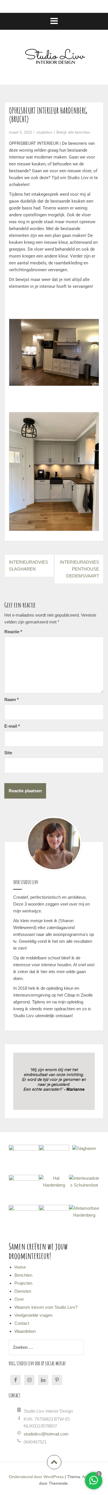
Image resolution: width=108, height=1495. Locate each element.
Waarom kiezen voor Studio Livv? (45, 1307)
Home (20, 1267)
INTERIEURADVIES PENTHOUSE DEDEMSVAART (79, 569)
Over (19, 1299)
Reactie (13, 631)
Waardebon (25, 1331)
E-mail (12, 726)
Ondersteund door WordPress (36, 1476)
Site (8, 752)
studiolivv (44, 132)
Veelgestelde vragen (33, 1315)
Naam (11, 699)
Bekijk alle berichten (73, 132)
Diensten (22, 1291)
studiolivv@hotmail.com (46, 1433)
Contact (21, 1323)
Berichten (23, 1275)
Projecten (23, 1283)
